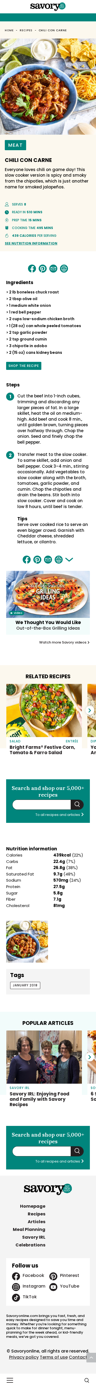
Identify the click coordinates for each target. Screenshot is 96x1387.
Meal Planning (29, 1229)
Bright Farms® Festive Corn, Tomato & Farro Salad (42, 750)
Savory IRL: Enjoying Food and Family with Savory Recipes (39, 1099)
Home (9, 30)
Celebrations (30, 1245)
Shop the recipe (24, 366)
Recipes (26, 30)
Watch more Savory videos (63, 642)
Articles (36, 1222)
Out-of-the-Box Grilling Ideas (48, 628)
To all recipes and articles (58, 814)
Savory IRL (33, 1237)
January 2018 (25, 985)
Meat (15, 145)
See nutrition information (31, 243)
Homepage (32, 1206)
